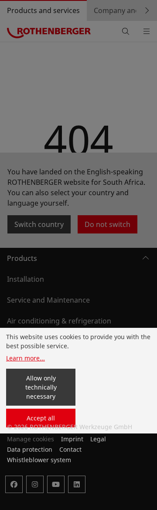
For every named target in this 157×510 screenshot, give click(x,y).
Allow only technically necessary (41, 387)
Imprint (72, 439)
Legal (98, 439)
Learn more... (25, 358)
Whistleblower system (39, 460)
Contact (70, 449)
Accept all (41, 418)
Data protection (29, 449)
